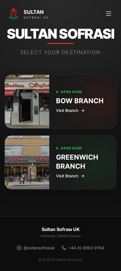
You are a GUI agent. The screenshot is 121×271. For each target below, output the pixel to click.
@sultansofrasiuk (39, 247)
